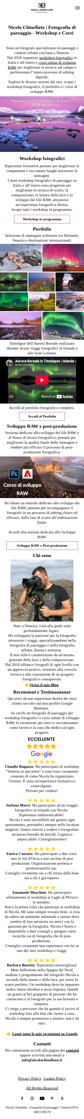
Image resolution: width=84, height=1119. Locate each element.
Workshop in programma (42, 219)
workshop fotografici (56, 57)
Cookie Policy (54, 1078)
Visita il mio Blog (44, 685)
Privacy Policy (29, 1078)
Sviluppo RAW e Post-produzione (42, 545)
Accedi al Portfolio (42, 416)
